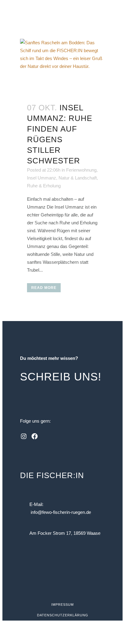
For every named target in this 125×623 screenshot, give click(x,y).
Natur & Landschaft (78, 177)
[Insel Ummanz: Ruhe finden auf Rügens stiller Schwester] (62, 67)
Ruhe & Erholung (44, 185)
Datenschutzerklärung (62, 615)
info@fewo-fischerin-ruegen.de (61, 512)
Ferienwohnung (81, 169)
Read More (43, 288)
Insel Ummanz (41, 177)
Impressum (62, 604)
